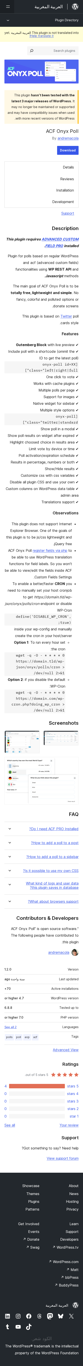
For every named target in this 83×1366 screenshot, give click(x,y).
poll (18, 1037)
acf (35, 1037)
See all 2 (10, 1027)
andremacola (68, 138)
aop (27, 1037)
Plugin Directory (67, 20)
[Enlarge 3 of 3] (72, 763)
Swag (32, 1247)
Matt (72, 1269)
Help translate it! (41, 36)
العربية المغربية (57, 1305)
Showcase (30, 1186)
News (74, 1194)
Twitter (66, 316)
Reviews (67, 179)
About (74, 1186)
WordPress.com (63, 1261)
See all (9, 1125)
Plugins (33, 1201)
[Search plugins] (31, 50)
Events (33, 1231)
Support (67, 213)
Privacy (72, 1209)
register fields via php (50, 550)
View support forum (63, 1158)
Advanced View (66, 1050)
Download (68, 150)
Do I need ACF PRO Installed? (54, 829)
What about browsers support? (53, 901)
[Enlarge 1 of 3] (72, 736)
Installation (65, 190)
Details (68, 167)
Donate (31, 1239)
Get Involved (28, 1224)
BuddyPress (66, 1285)
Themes (32, 1194)
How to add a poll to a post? (55, 843)
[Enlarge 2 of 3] (34, 736)
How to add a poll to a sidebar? (52, 857)
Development (63, 202)
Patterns (32, 1209)
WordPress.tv (65, 1247)
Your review (69, 1125)
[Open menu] (7, 6)
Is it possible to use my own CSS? (51, 871)
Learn (74, 1224)
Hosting (72, 1201)
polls (9, 1037)
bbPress (70, 1277)
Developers (69, 1239)
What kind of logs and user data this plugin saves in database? (52, 885)
